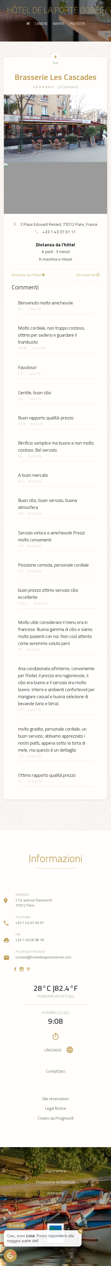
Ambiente (55, 1193)
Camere (41, 23)
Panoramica (55, 1171)
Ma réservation (56, 1098)
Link (55, 1205)
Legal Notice (55, 1108)
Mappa (58, 23)
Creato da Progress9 (56, 1118)
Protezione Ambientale (55, 1182)
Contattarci (55, 1071)
